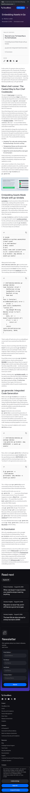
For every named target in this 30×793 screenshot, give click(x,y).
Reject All (15, 785)
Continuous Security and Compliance (10, 735)
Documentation (5, 753)
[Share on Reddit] (17, 61)
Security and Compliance (8, 711)
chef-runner (11, 95)
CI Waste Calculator (6, 760)
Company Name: (8, 674)
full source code (15, 560)
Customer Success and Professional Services (12, 758)
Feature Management (7, 713)
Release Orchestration (7, 718)
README (4, 362)
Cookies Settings (15, 781)
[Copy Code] (26, 232)
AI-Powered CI (5, 728)
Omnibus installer (8, 120)
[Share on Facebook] (10, 61)
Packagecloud (24, 552)
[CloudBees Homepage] (6, 695)
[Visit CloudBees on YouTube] (9, 699)
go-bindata (5, 201)
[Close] (28, 769)
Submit (15, 684)
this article (4, 524)
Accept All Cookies (15, 790)
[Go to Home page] (6, 8)
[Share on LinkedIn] (7, 61)
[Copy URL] (4, 61)
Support (3, 755)
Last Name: (7, 667)
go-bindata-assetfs (20, 374)
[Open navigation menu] (27, 7)
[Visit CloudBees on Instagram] (5, 699)
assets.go (18, 270)
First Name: (7, 659)
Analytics (4, 721)
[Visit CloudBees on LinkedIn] (15, 699)
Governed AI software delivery (9, 730)
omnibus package (22, 219)
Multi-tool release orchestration (9, 733)
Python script (14, 550)
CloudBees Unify (6, 706)
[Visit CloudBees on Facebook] (2, 699)
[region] (15, 780)
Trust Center (5, 748)
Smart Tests (4, 716)
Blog (3, 743)
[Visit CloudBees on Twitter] (12, 699)
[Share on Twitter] (14, 61)
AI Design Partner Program (8, 745)
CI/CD (3, 708)
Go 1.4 (3, 411)
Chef (18, 97)
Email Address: (8, 652)
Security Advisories (6, 750)
